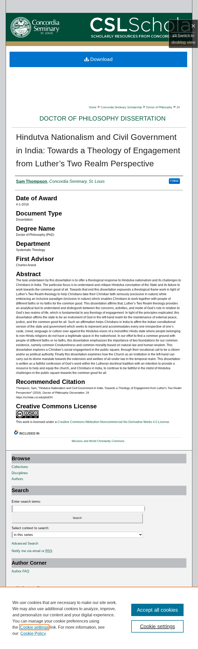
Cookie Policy (33, 633)
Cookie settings (34, 627)
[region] (99, 618)
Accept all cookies (157, 610)
